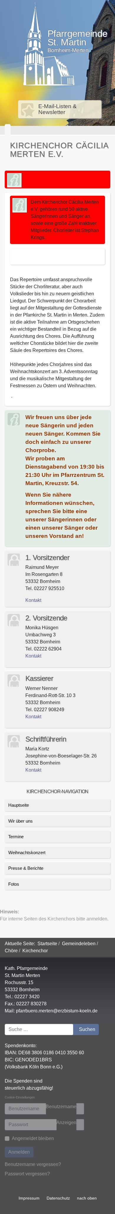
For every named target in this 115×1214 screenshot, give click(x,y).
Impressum (29, 1198)
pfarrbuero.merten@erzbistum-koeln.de (57, 1010)
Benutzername (61, 1106)
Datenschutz (58, 1198)
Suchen (87, 1029)
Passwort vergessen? (27, 1173)
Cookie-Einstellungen (20, 1097)
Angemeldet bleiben (33, 1138)
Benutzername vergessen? (33, 1164)
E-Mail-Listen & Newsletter (57, 109)
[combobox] (39, 1029)
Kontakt (33, 769)
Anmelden (19, 1151)
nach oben (87, 1198)
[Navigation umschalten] (8, 130)
